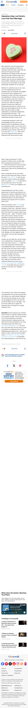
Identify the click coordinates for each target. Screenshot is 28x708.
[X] (10, 663)
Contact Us (4, 670)
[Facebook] (2, 663)
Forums (13, 5)
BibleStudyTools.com (6, 685)
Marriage (4, 14)
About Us (3, 668)
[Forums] (21, 663)
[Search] (3, 5)
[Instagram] (17, 663)
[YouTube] (14, 663)
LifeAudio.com (5, 690)
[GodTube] (25, 663)
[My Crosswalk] (3, 33)
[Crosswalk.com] (11, 2)
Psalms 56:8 (14, 181)
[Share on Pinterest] (20, 366)
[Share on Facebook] (7, 366)
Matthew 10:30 (6, 184)
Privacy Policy (17, 670)
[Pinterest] (6, 663)
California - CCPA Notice (7, 675)
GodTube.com (17, 685)
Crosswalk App (18, 668)
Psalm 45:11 (13, 131)
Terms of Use (4, 673)
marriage (19, 204)
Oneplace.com (18, 690)
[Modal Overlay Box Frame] (14, 376)
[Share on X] (14, 366)
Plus (7, 5)
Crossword (20, 5)
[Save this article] (25, 33)
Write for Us (17, 673)
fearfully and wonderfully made (11, 263)
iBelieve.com (4, 687)
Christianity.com (18, 687)
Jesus (17, 243)
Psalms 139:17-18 (12, 177)
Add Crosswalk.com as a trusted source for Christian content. (14, 355)
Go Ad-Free (24, 1)
